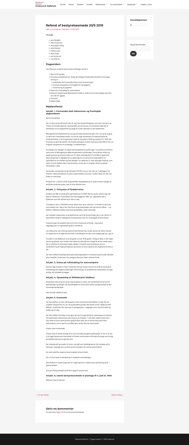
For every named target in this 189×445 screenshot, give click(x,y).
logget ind (59, 412)
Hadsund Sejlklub (45, 6)
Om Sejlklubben (116, 4)
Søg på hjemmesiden (137, 45)
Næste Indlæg (118, 395)
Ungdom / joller (146, 4)
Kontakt (89, 4)
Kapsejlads (131, 4)
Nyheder (80, 4)
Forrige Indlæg (42, 395)
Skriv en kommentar (53, 29)
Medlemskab (100, 4)
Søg (133, 54)
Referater (65, 29)
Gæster (71, 4)
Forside (62, 4)
